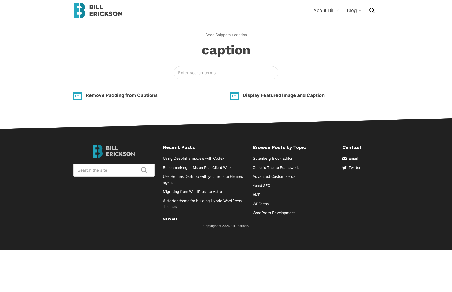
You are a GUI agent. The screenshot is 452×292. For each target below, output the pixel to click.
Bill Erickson (98, 10)
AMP (257, 194)
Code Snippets (218, 34)
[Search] (372, 10)
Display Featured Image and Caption (284, 95)
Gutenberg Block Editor (272, 158)
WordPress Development (274, 212)
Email (353, 158)
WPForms (261, 204)
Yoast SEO (261, 185)
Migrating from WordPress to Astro (192, 191)
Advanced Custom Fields (274, 176)
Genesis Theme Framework (276, 167)
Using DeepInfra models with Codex (193, 158)
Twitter (354, 167)
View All (170, 219)
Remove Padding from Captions (122, 95)
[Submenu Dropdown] (337, 10)
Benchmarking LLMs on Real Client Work (197, 167)
